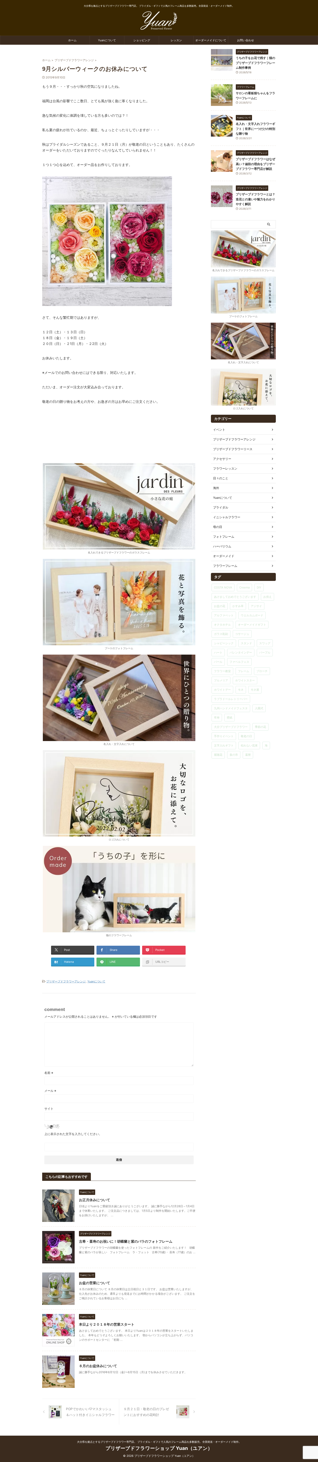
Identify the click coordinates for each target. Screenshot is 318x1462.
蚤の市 (234, 754)
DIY (259, 587)
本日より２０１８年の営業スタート (106, 1324)
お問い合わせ (245, 40)
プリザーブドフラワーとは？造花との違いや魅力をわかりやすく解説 (255, 199)
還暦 (248, 754)
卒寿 (217, 717)
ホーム (72, 40)
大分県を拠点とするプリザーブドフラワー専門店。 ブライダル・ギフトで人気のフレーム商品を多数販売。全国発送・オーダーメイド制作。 (159, 1441)
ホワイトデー (222, 689)
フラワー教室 (222, 671)
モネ (241, 689)
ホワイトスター (245, 680)
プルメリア (221, 680)
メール (50, 1090)
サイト (48, 1108)
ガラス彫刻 (221, 634)
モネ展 (255, 689)
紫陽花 (218, 754)
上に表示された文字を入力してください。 (73, 1134)
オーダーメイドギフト (252, 624)
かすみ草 (238, 606)
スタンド (246, 643)
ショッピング (141, 40)
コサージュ (242, 634)
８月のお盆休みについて (98, 1366)
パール (218, 661)
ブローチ (262, 671)
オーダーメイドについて (210, 40)
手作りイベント (224, 736)
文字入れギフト (224, 745)
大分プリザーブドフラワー (231, 727)
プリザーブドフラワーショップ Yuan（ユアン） (159, 1448)
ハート (218, 652)
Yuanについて (107, 40)
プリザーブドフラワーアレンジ (66, 981)
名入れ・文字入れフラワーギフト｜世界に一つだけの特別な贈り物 (255, 128)
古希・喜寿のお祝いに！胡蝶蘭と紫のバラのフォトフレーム (125, 1241)
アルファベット (224, 615)
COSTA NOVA (223, 587)
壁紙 (229, 717)
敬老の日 (246, 736)
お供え (267, 596)
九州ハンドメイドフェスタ (231, 708)
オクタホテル (222, 624)
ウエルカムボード (252, 615)
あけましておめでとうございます (235, 596)
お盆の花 (219, 606)
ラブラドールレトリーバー (231, 699)
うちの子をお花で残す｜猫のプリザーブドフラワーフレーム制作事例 (255, 62)
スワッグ (264, 643)
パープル (264, 652)
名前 (48, 1073)
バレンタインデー (241, 652)
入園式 (259, 708)
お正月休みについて (94, 1200)
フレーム (243, 671)
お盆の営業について (94, 1283)
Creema (244, 587)
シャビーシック (224, 643)
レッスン (176, 40)
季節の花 (260, 727)
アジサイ (256, 606)
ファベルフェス (239, 661)
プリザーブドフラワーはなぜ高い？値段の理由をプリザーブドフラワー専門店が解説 (255, 164)
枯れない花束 (249, 745)
